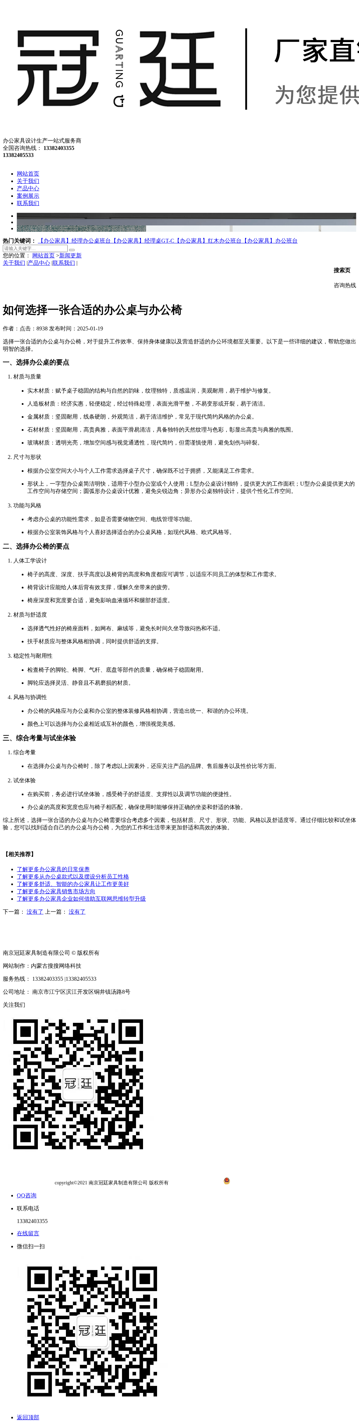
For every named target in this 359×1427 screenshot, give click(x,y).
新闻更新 (70, 255)
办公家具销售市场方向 (56, 891)
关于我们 (14, 263)
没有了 (35, 912)
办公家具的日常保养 (53, 869)
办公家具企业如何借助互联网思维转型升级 (81, 899)
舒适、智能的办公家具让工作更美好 (73, 884)
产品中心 (39, 263)
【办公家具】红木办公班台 (208, 241)
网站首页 (43, 255)
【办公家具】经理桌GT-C (142, 241)
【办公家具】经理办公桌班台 (74, 241)
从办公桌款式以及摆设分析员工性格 (73, 877)
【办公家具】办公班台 (270, 241)
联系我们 (64, 263)
